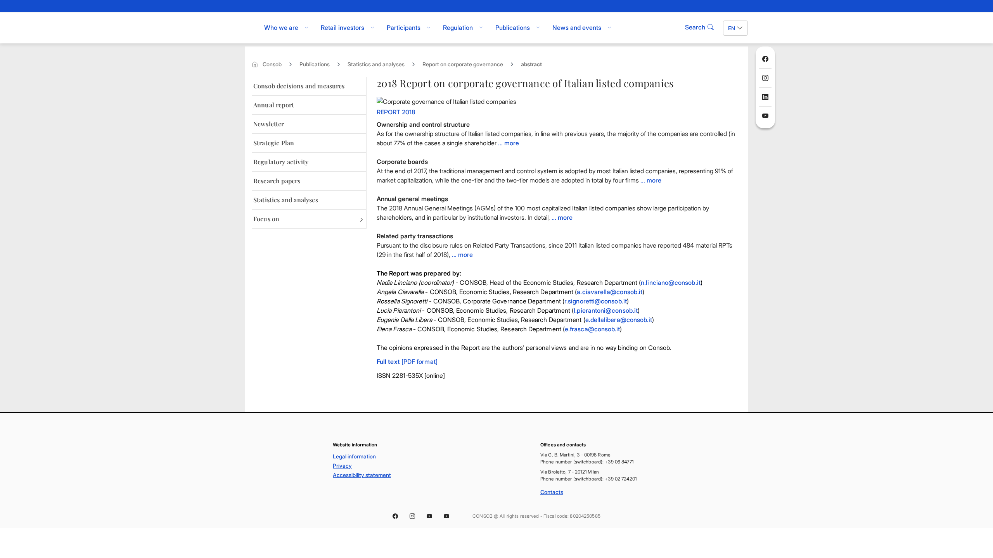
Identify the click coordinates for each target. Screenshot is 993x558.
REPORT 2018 (396, 112)
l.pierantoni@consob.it (606, 310)
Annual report (273, 105)
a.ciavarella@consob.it (609, 292)
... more (508, 143)
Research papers (276, 181)
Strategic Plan (273, 143)
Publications (314, 64)
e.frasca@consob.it (592, 329)
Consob (272, 64)
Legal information (354, 456)
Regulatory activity (280, 162)
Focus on (266, 219)
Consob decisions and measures (299, 86)
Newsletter (268, 124)
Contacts (551, 492)
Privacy (342, 465)
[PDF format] (407, 361)
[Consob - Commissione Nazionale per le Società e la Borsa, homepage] (249, 28)
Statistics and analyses (376, 64)
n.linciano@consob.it (671, 282)
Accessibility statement (362, 475)
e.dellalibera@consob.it (618, 320)
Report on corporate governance (462, 64)
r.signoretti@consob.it (595, 301)
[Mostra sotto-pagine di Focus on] (361, 219)
